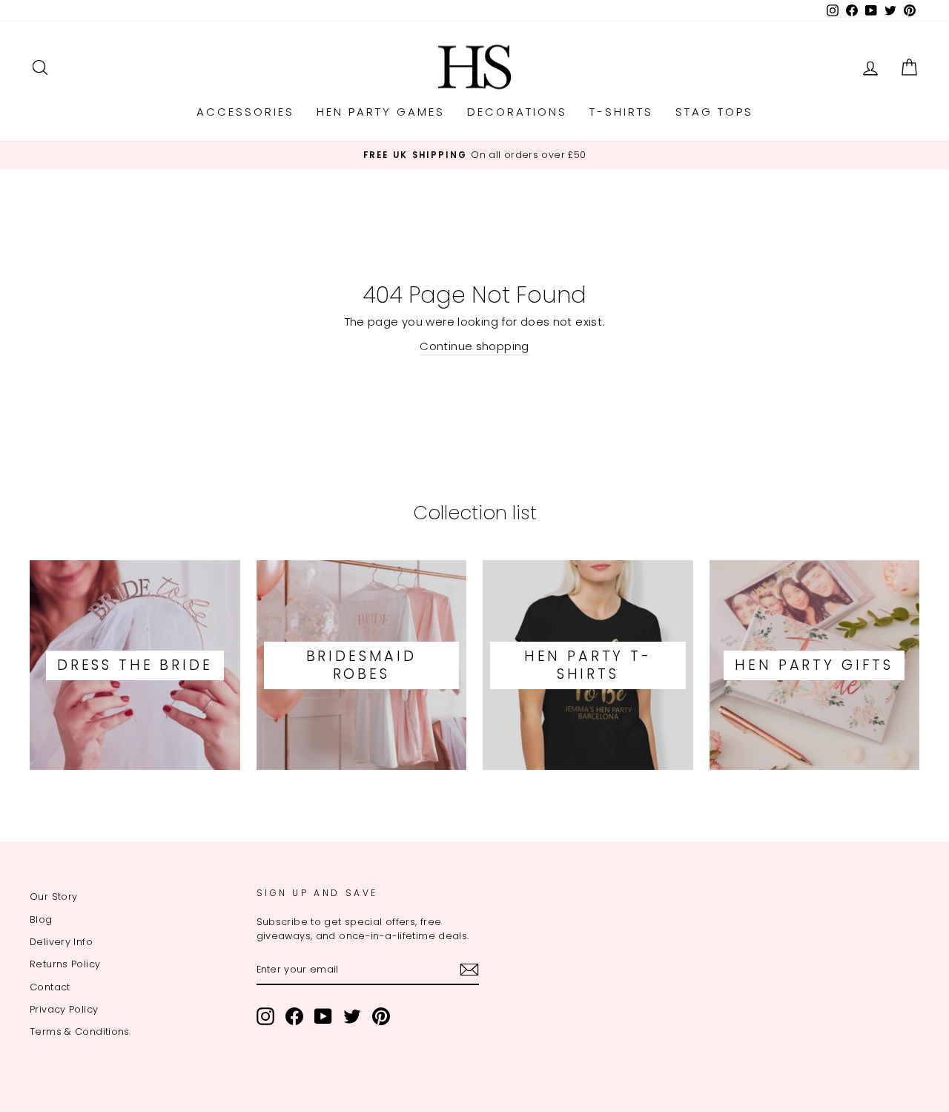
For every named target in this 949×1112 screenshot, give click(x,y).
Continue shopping (474, 346)
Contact (50, 987)
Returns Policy (65, 964)
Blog (41, 919)
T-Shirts (621, 111)
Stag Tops (714, 111)
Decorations (517, 111)
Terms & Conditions (80, 1031)
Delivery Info (61, 941)
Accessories (245, 111)
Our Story (53, 896)
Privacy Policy (64, 1009)
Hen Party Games (381, 111)
